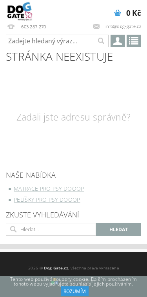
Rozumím (75, 291)
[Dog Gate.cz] (20, 10)
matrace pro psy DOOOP (49, 188)
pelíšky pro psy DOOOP (47, 199)
